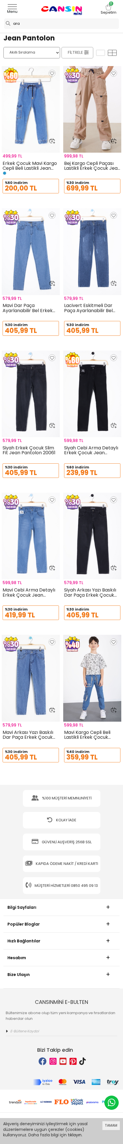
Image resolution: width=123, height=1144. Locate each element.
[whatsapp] (111, 1103)
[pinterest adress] (73, 1061)
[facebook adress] (43, 1061)
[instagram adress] (53, 1061)
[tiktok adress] (82, 1061)
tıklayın (75, 1135)
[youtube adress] (63, 1061)
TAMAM (111, 1125)
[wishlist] (52, 73)
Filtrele (75, 52)
